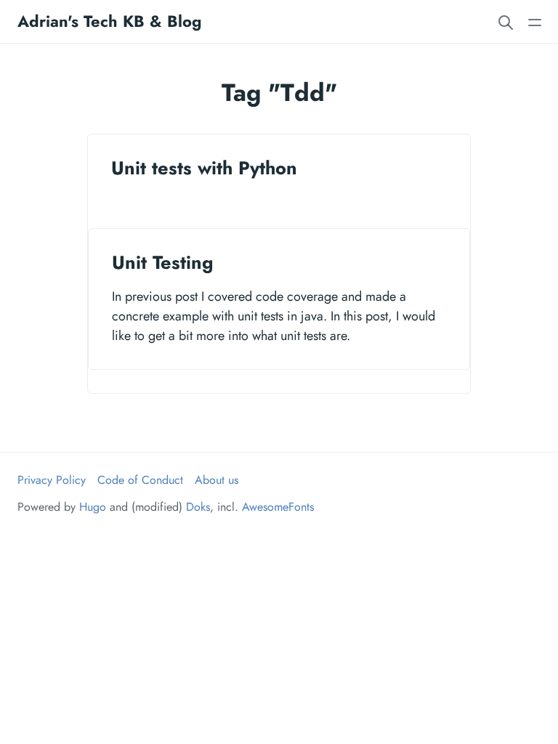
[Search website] (505, 21)
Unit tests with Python (204, 168)
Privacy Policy (51, 480)
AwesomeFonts (278, 506)
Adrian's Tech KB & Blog (109, 21)
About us (216, 480)
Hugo (92, 506)
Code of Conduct (140, 480)
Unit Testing (162, 262)
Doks (198, 506)
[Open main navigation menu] (534, 21)
